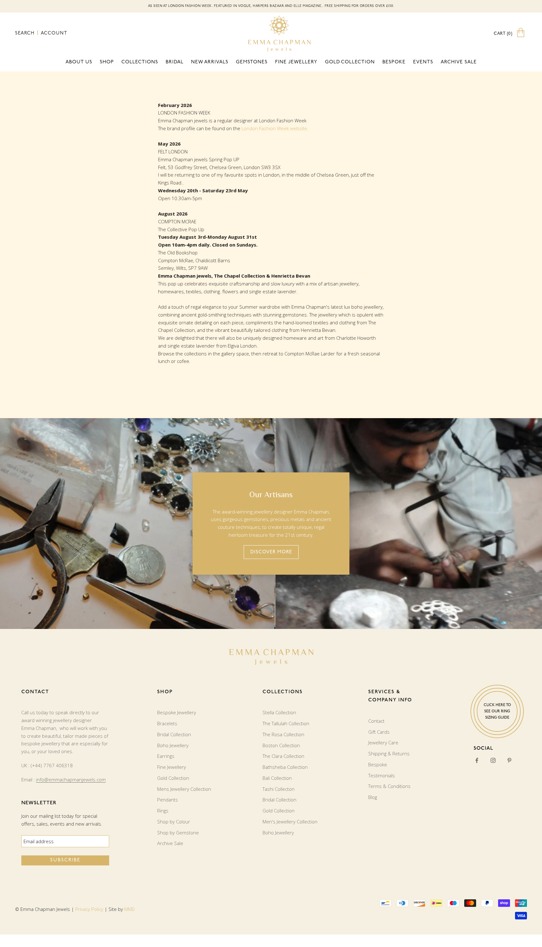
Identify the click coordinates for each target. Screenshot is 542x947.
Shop (107, 62)
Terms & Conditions (389, 786)
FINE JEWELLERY (296, 62)
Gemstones (252, 62)
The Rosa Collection (283, 734)
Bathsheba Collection (285, 767)
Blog (372, 797)
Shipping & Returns (389, 753)
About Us (79, 62)
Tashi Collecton (279, 789)
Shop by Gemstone (178, 832)
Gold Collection (350, 62)
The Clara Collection (283, 756)
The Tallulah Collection (286, 723)
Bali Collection (277, 778)
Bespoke (394, 62)
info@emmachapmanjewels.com (71, 779)
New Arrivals (209, 62)
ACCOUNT (54, 33)
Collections (139, 62)
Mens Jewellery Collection (184, 789)
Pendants (167, 799)
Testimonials (381, 775)
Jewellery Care (383, 742)
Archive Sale (459, 62)
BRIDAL (174, 62)
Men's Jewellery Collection (290, 821)
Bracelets (167, 723)
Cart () (503, 33)
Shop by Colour (173, 821)
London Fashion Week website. (275, 128)
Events (423, 62)
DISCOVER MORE (271, 552)
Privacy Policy (89, 909)
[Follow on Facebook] (477, 760)
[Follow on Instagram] (493, 760)
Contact (376, 721)
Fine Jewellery (171, 767)
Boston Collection (281, 745)
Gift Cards (379, 732)
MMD (129, 909)
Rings (162, 810)
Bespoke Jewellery (176, 712)
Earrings (165, 756)
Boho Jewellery (173, 745)
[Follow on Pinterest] (509, 760)
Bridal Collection (174, 734)
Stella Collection (279, 712)
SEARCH (25, 33)
